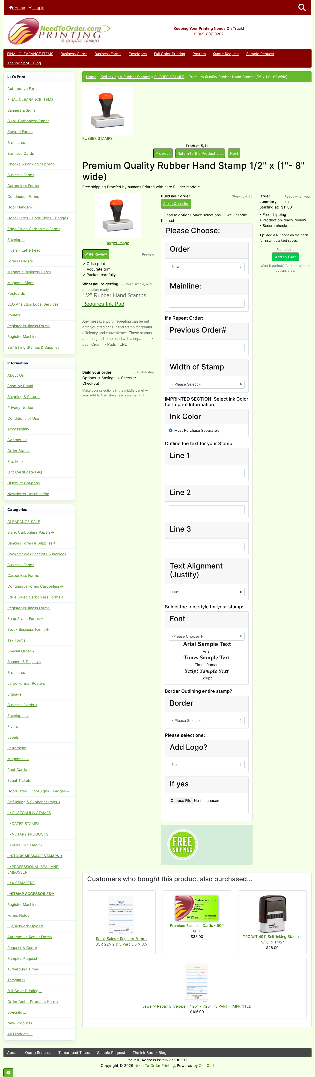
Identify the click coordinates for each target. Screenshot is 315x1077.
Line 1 (180, 455)
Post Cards (17, 769)
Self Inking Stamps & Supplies (33, 347)
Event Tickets (19, 780)
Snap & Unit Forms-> (25, 618)
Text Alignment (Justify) (196, 570)
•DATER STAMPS (23, 823)
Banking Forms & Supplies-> (31, 543)
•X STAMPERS (21, 883)
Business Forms (108, 53)
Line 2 (180, 492)
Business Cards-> (22, 704)
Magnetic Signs (20, 282)
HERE (122, 344)
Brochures (16, 142)
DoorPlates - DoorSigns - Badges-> (38, 791)
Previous (162, 153)
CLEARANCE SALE (23, 521)
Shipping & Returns (23, 396)
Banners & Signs (21, 110)
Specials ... (16, 1012)
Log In (38, 7)
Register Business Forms (28, 326)
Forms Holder (19, 915)
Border (181, 703)
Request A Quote (22, 947)
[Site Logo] (55, 31)
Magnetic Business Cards (29, 272)
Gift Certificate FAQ (24, 472)
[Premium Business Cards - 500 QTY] (197, 908)
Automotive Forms (23, 88)
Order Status (18, 450)
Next (234, 153)
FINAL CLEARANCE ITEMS (30, 53)
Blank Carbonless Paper (28, 121)
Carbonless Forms (23, 185)
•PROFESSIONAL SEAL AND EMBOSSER (33, 869)
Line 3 (180, 529)
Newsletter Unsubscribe (28, 493)
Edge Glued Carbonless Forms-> (35, 597)
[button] (302, 7)
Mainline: (185, 286)
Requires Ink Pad (103, 304)
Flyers (12, 726)
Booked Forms (20, 131)
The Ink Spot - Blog (24, 63)
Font (177, 618)
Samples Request (22, 958)
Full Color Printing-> (24, 990)
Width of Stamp (197, 367)
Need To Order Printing (154, 1065)
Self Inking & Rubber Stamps (125, 76)
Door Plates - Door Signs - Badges (37, 218)
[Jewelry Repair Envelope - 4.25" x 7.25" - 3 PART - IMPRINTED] (197, 982)
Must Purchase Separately (197, 430)
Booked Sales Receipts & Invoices (36, 554)
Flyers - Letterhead (24, 250)
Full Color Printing (169, 53)
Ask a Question (176, 203)
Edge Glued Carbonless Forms (33, 228)
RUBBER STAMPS (169, 76)
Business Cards (74, 53)
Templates (16, 980)
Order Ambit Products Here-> (33, 1001)
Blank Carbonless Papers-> (30, 532)
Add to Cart (285, 257)
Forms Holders (20, 261)
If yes (179, 783)
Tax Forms (16, 640)
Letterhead (16, 748)
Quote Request (226, 53)
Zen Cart (206, 1065)
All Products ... (20, 1034)
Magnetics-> (18, 758)
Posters (199, 53)
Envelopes (138, 53)
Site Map (15, 461)
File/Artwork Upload (25, 926)
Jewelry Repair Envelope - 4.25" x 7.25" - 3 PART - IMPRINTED (197, 1006)
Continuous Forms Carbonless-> (35, 586)
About (12, 1052)
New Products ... (21, 1023)
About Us (15, 375)
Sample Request (260, 53)
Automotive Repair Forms (29, 936)
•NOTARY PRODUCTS (27, 834)
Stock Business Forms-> (28, 629)
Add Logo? (188, 747)
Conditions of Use (23, 418)
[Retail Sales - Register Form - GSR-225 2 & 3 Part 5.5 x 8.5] (121, 915)
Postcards (16, 293)
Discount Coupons (23, 483)
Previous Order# (198, 330)
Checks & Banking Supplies (31, 164)
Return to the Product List (200, 153)
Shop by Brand (20, 386)
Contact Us (17, 439)
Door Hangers (19, 207)
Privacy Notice (20, 407)
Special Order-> (20, 651)
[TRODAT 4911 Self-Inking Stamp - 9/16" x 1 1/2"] (272, 913)
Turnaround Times (23, 969)
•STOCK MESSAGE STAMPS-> (34, 856)
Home (19, 7)
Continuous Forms (23, 196)
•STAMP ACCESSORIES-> (30, 893)
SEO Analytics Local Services (32, 304)
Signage (14, 694)
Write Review (95, 254)
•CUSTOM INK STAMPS (29, 812)
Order (180, 249)
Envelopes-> (18, 715)
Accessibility (18, 429)
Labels (13, 737)
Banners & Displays (24, 661)
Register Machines (23, 336)
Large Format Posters (26, 683)
